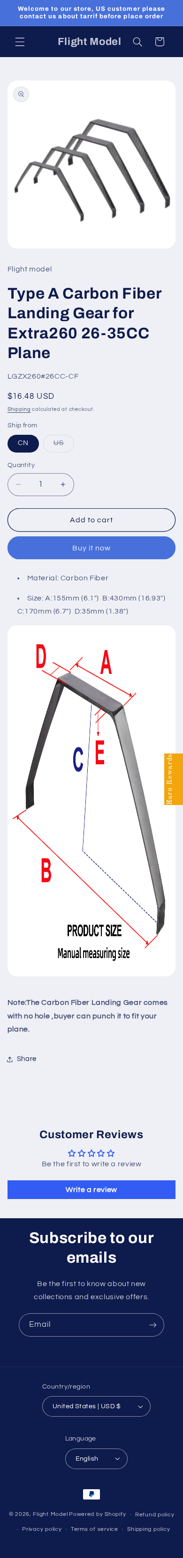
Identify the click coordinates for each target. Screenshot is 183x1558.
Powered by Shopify (97, 1514)
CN (23, 442)
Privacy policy (41, 1529)
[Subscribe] (153, 1324)
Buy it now (91, 548)
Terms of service (94, 1529)
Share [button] (27, 1058)
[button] (19, 41)
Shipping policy (148, 1529)
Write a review (91, 1189)
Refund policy (155, 1514)
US (63, 445)
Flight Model (50, 1514)
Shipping (19, 409)
